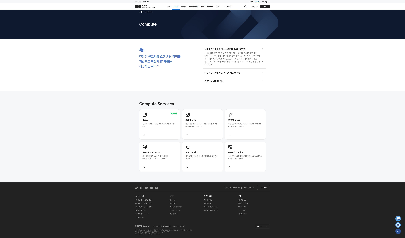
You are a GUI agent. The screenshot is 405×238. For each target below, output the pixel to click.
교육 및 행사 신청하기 (175, 207)
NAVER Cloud (142, 226)
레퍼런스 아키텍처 (174, 210)
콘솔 (265, 6)
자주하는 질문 (242, 200)
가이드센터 (172, 200)
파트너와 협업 (208, 200)
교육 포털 (172, 203)
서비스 (141, 12)
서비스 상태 (241, 214)
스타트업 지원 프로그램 (210, 207)
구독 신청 (264, 188)
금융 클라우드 (146, 2)
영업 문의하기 (242, 207)
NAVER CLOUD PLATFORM (145, 6)
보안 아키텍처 (173, 214)
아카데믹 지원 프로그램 (210, 210)
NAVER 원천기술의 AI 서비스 (143, 207)
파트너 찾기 (207, 203)
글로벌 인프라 (139, 217)
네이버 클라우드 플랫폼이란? (143, 200)
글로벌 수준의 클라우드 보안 (143, 203)
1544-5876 (188, 230)
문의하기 (253, 6)
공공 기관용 (138, 2)
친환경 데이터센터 (140, 210)
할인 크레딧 (241, 210)
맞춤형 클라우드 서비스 (141, 214)
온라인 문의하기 (243, 203)
